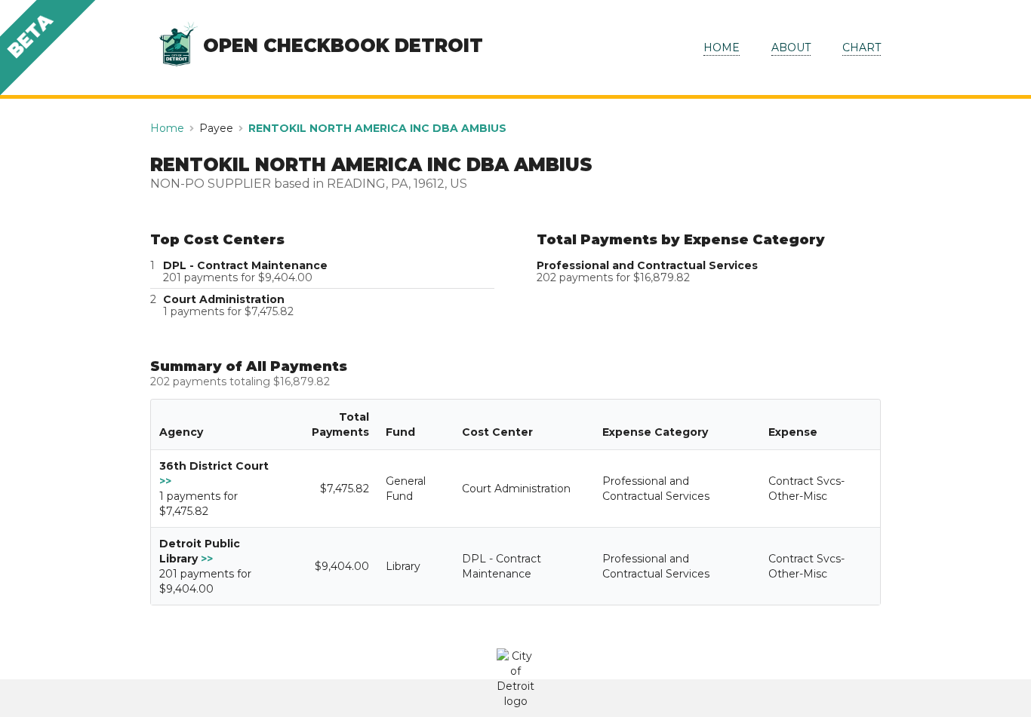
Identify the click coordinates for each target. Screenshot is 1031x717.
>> (165, 481)
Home (167, 128)
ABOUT (791, 47)
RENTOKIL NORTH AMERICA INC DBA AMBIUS (377, 128)
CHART (861, 47)
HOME (721, 47)
